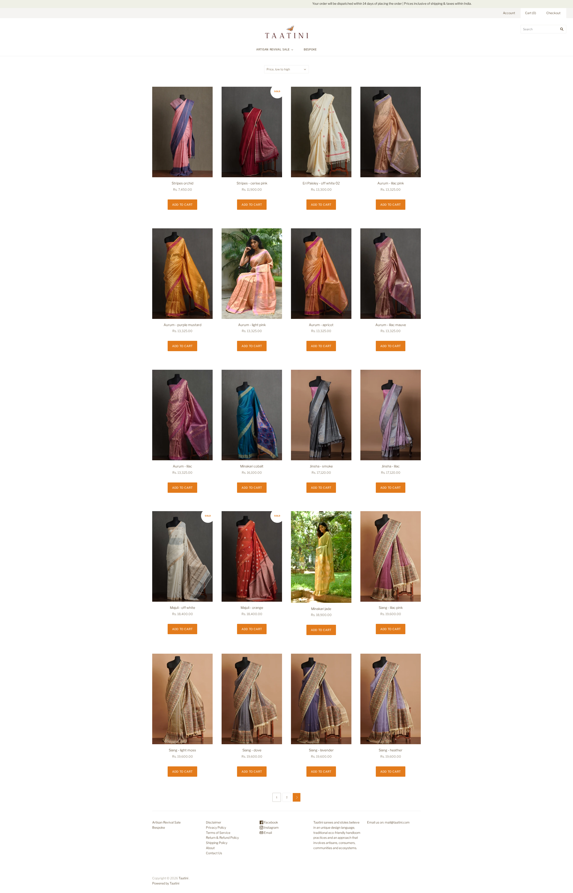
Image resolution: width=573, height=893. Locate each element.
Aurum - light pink (252, 325)
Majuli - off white (182, 608)
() (530, 13)
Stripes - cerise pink (252, 183)
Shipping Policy (216, 843)
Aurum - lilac (182, 466)
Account (509, 13)
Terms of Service (218, 833)
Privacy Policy (216, 827)
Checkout (553, 13)
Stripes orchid (182, 183)
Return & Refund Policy (222, 837)
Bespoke (310, 49)
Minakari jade (321, 609)
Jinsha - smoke (321, 466)
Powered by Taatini (165, 883)
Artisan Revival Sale (273, 49)
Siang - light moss (182, 750)
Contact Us (214, 853)
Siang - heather (390, 750)
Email (267, 833)
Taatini (183, 878)
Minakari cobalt (251, 466)
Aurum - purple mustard (182, 325)
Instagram (271, 827)
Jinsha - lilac (391, 466)
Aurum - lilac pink (390, 183)
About (210, 848)
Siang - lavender (321, 750)
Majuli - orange (252, 608)
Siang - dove (251, 750)
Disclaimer (213, 822)
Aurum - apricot (321, 325)
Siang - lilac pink (391, 608)
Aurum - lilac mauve (390, 325)
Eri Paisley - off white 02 (321, 183)
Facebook (270, 822)
